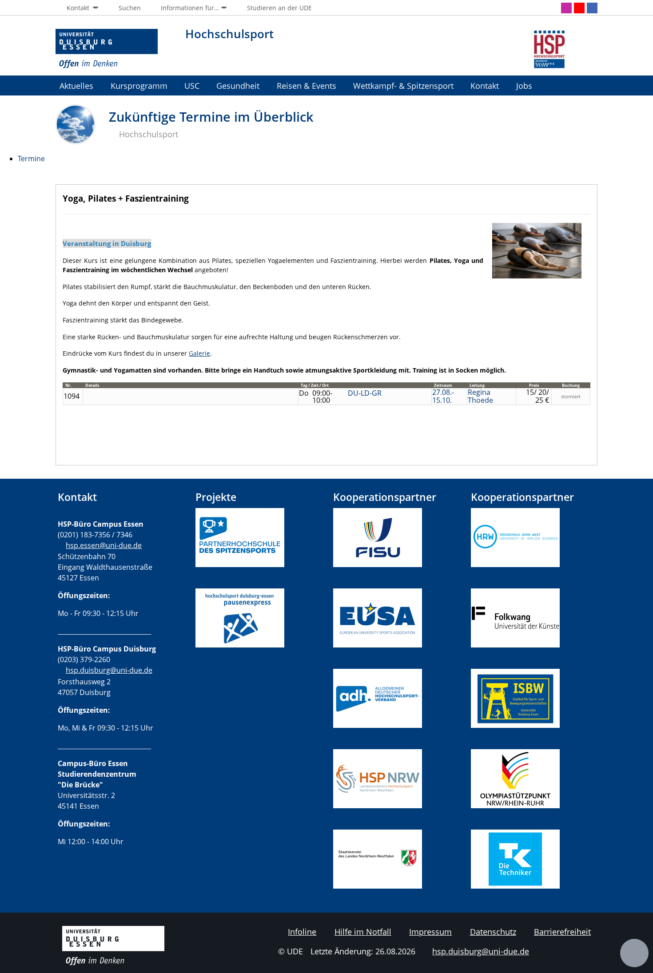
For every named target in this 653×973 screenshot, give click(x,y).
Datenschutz (493, 931)
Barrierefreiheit (562, 931)
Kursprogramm (139, 85)
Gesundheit (237, 85)
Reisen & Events (306, 85)
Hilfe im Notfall (362, 931)
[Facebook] (592, 8)
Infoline (302, 931)
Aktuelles (76, 85)
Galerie (199, 353)
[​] (239, 663)
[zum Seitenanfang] (634, 953)
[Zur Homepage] (107, 49)
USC (191, 85)
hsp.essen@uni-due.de (104, 545)
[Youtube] (579, 8)
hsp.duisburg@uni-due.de (109, 670)
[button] (77, 8)
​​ (381, 697)
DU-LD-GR (365, 393)
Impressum (430, 931)
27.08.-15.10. (443, 396)
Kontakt (484, 85)
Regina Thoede (480, 396)
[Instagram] (566, 8)
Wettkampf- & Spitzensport (403, 85)
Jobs (524, 85)
